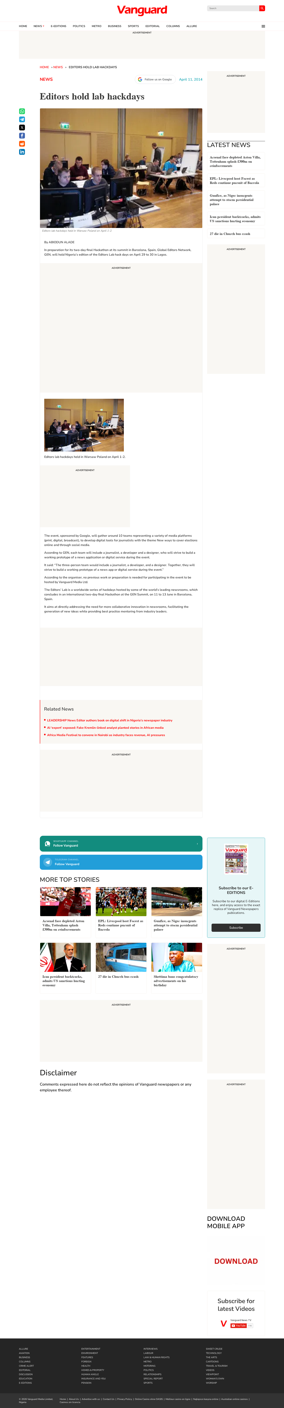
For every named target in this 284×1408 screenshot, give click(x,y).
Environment (89, 1353)
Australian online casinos (234, 1399)
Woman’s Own (215, 1378)
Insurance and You (93, 1378)
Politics (79, 26)
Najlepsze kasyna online (205, 1399)
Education (25, 1378)
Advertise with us (91, 1399)
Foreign (86, 1361)
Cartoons (212, 1361)
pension (86, 1382)
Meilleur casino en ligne (178, 1399)
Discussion (26, 1374)
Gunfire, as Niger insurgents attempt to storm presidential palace (231, 199)
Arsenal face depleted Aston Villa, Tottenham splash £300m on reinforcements (235, 161)
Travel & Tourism (216, 1365)
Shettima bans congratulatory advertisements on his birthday (176, 980)
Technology (214, 1353)
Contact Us (108, 1399)
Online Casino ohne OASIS (149, 1399)
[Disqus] (121, 1152)
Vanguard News (142, 10)
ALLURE (191, 26)
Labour (148, 1353)
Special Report (153, 1378)
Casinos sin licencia (70, 1402)
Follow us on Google (158, 79)
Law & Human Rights (156, 1357)
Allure (23, 1348)
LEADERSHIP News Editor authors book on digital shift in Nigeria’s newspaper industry (109, 720)
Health (85, 1365)
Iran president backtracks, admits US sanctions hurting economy (235, 218)
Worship (211, 1382)
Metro (96, 26)
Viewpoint (212, 1374)
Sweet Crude (214, 1348)
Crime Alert (26, 1365)
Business (114, 26)
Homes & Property (92, 1370)
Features (87, 1357)
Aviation (24, 1353)
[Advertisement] (121, 328)
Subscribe (236, 928)
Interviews (150, 1348)
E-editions (58, 26)
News (38, 26)
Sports (133, 26)
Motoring (150, 1365)
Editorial (152, 26)
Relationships (152, 1374)
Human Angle (90, 1374)
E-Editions (25, 1382)
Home (23, 26)
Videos (210, 1370)
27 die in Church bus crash (230, 233)
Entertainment (90, 1348)
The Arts (211, 1357)
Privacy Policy (124, 1399)
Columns (173, 26)
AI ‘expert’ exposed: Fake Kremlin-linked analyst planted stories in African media (105, 728)
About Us (74, 1399)
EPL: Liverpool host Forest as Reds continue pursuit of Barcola (234, 180)
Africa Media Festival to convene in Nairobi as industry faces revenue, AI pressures (106, 735)
